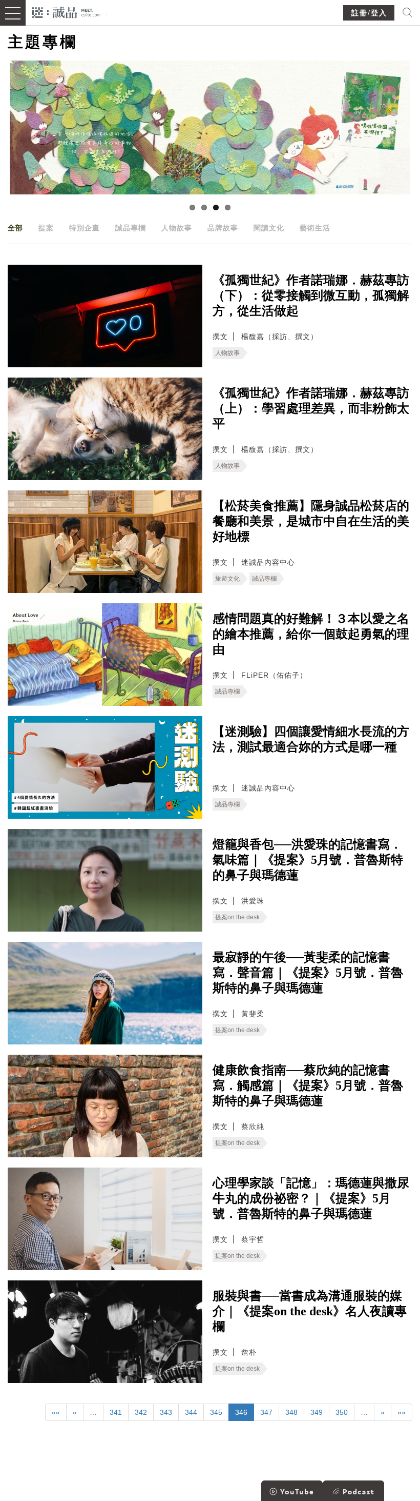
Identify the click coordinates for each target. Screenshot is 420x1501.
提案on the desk (237, 917)
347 (266, 1412)
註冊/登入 (369, 13)
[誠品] (66, 11)
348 (291, 1412)
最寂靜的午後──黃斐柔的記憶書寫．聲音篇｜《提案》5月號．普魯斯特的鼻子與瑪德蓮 (308, 973)
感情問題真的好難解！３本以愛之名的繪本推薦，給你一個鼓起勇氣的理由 (311, 634)
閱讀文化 (269, 228)
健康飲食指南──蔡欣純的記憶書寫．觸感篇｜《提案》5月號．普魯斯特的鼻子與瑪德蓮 (308, 1085)
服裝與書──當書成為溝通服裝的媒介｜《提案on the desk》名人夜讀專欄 (310, 1311)
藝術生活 (315, 228)
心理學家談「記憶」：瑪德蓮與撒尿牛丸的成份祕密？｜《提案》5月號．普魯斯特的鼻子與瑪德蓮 (311, 1198)
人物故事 (176, 228)
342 (141, 1412)
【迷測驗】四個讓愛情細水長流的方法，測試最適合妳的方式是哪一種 (311, 739)
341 (116, 1412)
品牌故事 (222, 228)
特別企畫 (84, 228)
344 (191, 1412)
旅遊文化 (227, 578)
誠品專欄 (130, 228)
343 (166, 1412)
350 (341, 1412)
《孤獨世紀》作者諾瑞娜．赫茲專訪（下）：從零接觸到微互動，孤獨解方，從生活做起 (311, 295)
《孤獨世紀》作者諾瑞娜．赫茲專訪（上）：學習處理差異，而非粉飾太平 (311, 408)
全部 (15, 228)
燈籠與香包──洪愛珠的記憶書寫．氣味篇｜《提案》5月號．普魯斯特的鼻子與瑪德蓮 (308, 860)
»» (401, 1412)
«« (56, 1412)
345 (216, 1412)
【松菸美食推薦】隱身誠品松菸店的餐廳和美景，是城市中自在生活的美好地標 (311, 521)
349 (316, 1412)
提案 (46, 228)
